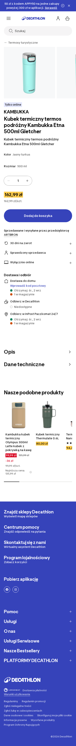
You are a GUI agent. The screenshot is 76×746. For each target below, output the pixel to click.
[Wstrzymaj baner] (63, 6)
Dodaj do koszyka (38, 216)
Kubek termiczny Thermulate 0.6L (48, 436)
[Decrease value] (8, 180)
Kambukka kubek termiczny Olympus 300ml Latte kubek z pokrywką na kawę (18, 442)
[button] (30, 472)
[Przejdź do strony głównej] (33, 18)
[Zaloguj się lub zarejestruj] (58, 18)
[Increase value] (27, 180)
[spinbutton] (18, 181)
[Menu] (8, 18)
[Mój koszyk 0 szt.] (67, 18)
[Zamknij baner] (69, 6)
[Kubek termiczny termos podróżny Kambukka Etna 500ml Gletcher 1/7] (29, 72)
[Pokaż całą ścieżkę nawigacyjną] (5, 42)
